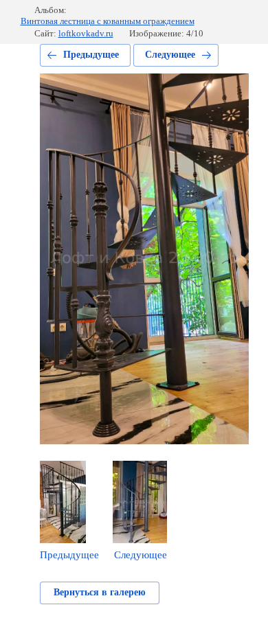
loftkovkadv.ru (85, 33)
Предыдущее (91, 54)
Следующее (170, 54)
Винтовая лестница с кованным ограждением (107, 21)
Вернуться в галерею (100, 592)
